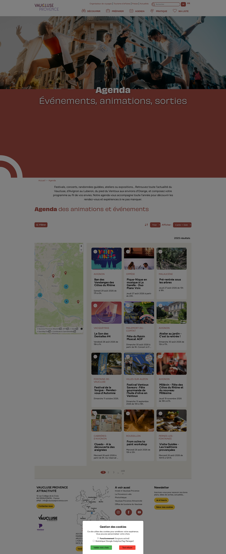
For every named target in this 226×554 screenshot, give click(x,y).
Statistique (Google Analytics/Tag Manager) (114, 541)
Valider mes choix (101, 547)
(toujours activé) (114, 538)
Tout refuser (127, 547)
